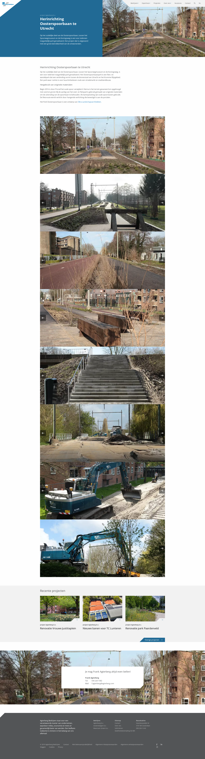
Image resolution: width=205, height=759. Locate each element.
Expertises (145, 3)
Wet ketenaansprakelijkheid (82, 744)
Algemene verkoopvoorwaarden (132, 744)
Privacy (60, 747)
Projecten (157, 3)
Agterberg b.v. (98, 723)
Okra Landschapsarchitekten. (89, 102)
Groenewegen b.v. (99, 726)
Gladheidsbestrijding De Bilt (125, 731)
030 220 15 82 (141, 728)
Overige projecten (152, 640)
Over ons (167, 3)
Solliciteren (119, 728)
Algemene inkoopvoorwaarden (106, 744)
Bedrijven (134, 3)
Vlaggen (43, 747)
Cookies (52, 747)
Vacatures (178, 3)
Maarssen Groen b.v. (100, 728)
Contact (187, 3)
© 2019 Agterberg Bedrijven (50, 744)
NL (200, 3)
